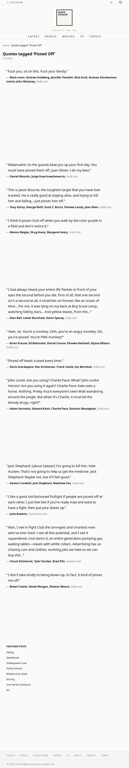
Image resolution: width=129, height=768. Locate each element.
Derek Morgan (38, 586)
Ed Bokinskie (37, 343)
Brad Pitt (59, 561)
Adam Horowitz (20, 408)
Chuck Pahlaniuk (21, 561)
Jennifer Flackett (62, 77)
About (78, 755)
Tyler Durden (42, 561)
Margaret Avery (57, 232)
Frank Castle (65, 367)
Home (6, 45)
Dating (10, 652)
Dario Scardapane (22, 367)
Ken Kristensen (45, 367)
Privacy (91, 755)
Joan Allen (91, 207)
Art (8, 690)
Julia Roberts (18, 514)
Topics (95, 36)
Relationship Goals (16, 673)
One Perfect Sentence (18, 684)
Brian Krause (18, 343)
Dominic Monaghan (82, 408)
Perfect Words (14, 668)
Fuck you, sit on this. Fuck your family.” (38, 71)
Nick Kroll (80, 77)
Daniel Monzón (20, 176)
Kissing (10, 679)
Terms (105, 755)
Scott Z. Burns (53, 207)
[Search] (120, 2)
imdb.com (42, 81)
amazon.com (73, 561)
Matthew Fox (62, 483)
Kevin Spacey (55, 318)
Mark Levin (17, 77)
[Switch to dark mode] (111, 2)
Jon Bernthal (83, 367)
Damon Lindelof (20, 483)
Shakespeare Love (16, 663)
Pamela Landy (73, 207)
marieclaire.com (37, 514)
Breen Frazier (19, 586)
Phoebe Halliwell (78, 343)
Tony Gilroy (17, 207)
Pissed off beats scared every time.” (35, 360)
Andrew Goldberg (37, 77)
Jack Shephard (42, 483)
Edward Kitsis (41, 408)
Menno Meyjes (19, 232)
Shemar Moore (59, 586)
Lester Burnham (34, 318)
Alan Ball (16, 318)
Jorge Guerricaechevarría (48, 176)
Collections (40, 755)
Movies (68, 36)
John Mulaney (25, 81)
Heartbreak (12, 657)
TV (82, 36)
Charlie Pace (59, 408)
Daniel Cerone (56, 343)
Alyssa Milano (100, 343)
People (51, 36)
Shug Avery (38, 232)
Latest (33, 36)
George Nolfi (34, 207)
